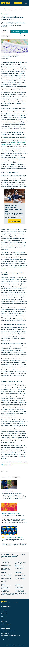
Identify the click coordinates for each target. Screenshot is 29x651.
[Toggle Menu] (26, 2)
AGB (2, 619)
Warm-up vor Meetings (20, 575)
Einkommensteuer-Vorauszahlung (5, 589)
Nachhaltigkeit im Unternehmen (19, 588)
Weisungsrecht (18, 565)
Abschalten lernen (5, 563)
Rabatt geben (4, 577)
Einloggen (18, 2)
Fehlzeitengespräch (19, 566)
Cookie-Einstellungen (6, 624)
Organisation (18, 572)
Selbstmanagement (6, 560)
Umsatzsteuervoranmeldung (8, 593)
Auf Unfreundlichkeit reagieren (6, 566)
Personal (17, 560)
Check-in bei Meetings (20, 562)
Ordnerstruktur (18, 580)
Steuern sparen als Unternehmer (5, 586)
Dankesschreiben (19, 574)
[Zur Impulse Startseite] (4, 8)
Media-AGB (4, 621)
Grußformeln (18, 577)
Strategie (17, 584)
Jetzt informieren (14, 221)
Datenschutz (4, 616)
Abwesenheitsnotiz (5, 568)
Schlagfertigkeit (5, 562)
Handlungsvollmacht (20, 578)
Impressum (4, 613)
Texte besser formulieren (7, 574)
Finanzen (3, 584)
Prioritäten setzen (19, 590)
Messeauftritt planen (6, 578)
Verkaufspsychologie (6, 575)
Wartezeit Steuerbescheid (7, 594)
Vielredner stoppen (5, 569)
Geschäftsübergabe (19, 591)
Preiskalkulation (5, 591)
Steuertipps (6, 36)
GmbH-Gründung (19, 585)
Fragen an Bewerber (20, 563)
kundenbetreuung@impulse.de (12, 635)
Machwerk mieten (5, 640)
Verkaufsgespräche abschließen (5, 580)
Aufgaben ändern (19, 568)
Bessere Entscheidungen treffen (21, 593)
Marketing (3, 572)
